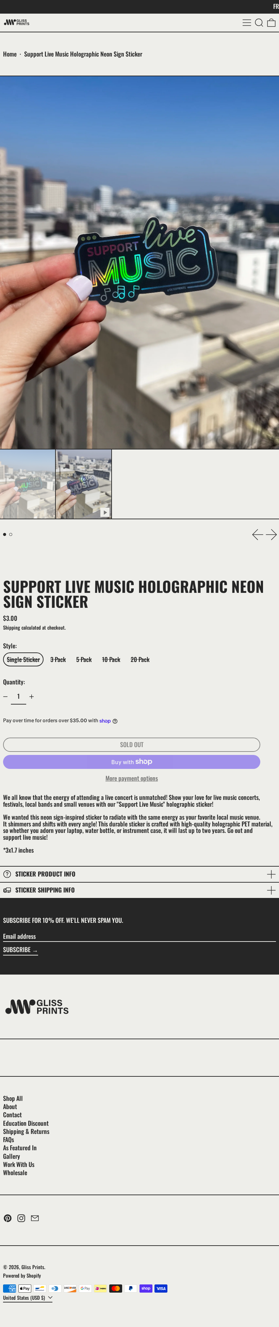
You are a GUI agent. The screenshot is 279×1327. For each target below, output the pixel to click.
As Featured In (20, 1147)
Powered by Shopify (22, 1275)
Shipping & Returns (26, 1131)
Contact (12, 1114)
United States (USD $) (24, 1297)
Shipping (11, 627)
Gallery (11, 1156)
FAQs (8, 1139)
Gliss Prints (32, 1266)
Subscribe (17, 949)
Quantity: (14, 681)
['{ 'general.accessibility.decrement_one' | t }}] (5, 696)
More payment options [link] (131, 778)
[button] (259, 22)
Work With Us (18, 1164)
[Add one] (31, 696)
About (10, 1106)
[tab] (4, 534)
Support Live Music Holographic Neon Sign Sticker (83, 53)
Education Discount (26, 1123)
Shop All (13, 1098)
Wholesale (15, 1172)
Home (10, 53)
